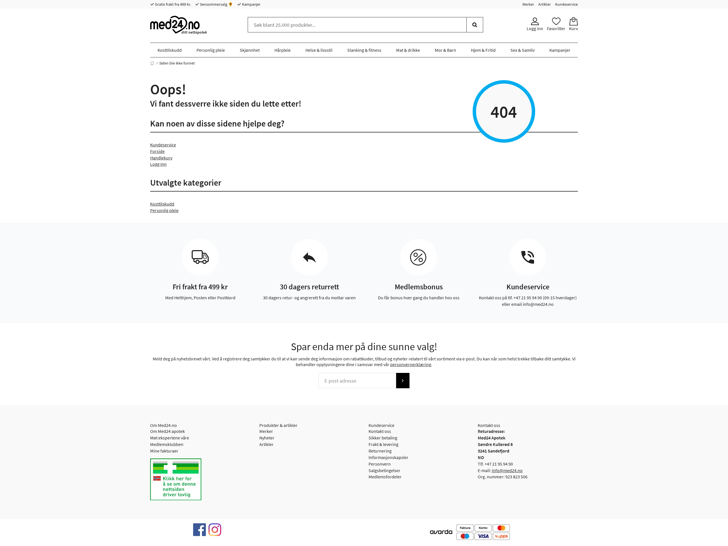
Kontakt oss (380, 431)
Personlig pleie (211, 50)
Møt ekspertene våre (169, 438)
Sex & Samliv (522, 50)
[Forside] (152, 63)
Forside (157, 151)
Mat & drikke (408, 50)
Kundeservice (566, 4)
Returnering (380, 451)
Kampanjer (250, 4)
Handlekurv (161, 158)
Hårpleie (282, 50)
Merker (528, 4)
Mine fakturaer (164, 451)
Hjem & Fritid (483, 50)
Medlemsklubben (166, 444)
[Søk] (474, 24)
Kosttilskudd (170, 50)
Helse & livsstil (318, 50)
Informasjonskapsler (388, 457)
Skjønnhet (250, 50)
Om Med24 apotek (167, 431)
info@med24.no (507, 470)
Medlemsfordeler (385, 476)
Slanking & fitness (364, 50)
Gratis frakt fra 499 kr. (172, 4)
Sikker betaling (383, 438)
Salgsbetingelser (384, 470)
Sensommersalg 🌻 (216, 4)
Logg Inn (158, 164)
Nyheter (266, 438)
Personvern (380, 464)
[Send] (403, 380)
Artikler (544, 4)
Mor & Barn (445, 50)
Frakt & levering (383, 444)
